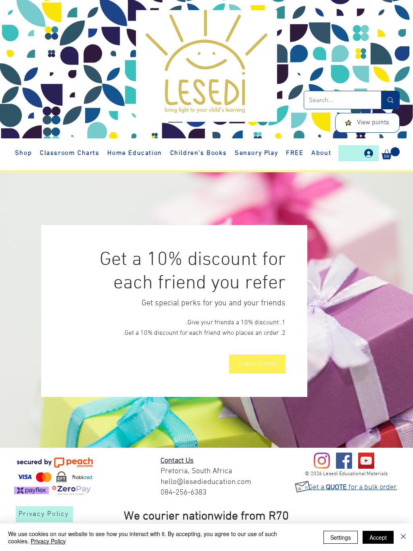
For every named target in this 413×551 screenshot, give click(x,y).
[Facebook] (344, 461)
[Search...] (390, 100)
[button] (391, 153)
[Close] (403, 537)
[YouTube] (366, 461)
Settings (340, 537)
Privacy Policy (48, 541)
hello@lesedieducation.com (206, 482)
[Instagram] (322, 461)
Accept (378, 537)
